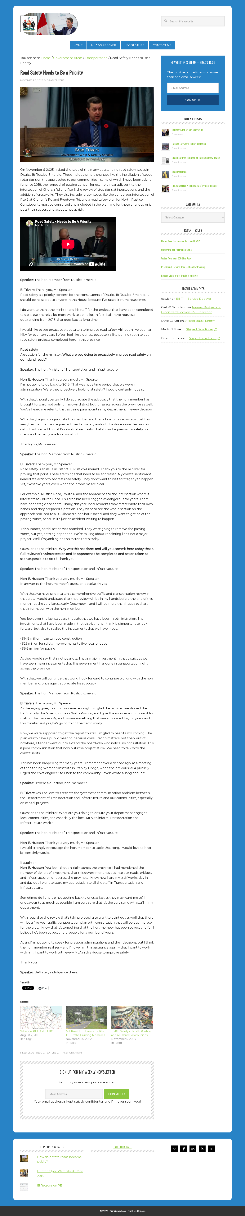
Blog (40, 1052)
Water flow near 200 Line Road (176, 258)
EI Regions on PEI (50, 1185)
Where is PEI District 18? (37, 1031)
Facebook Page (123, 1147)
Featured (52, 1052)
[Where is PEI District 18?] (41, 1017)
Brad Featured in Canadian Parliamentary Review (196, 158)
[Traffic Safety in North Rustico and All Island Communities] (132, 1017)
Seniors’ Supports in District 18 (187, 130)
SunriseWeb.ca (118, 1210)
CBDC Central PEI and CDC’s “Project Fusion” (194, 186)
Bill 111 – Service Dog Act (193, 298)
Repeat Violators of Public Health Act (179, 275)
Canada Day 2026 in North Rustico (189, 144)
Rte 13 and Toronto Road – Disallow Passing (183, 267)
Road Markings (179, 172)
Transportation (71, 1052)
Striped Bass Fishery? (200, 320)
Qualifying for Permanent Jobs (176, 250)
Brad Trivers (49, 24)
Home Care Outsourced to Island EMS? (180, 241)
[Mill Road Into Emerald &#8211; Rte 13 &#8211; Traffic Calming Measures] (87, 1017)
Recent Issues (193, 230)
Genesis (141, 1210)
